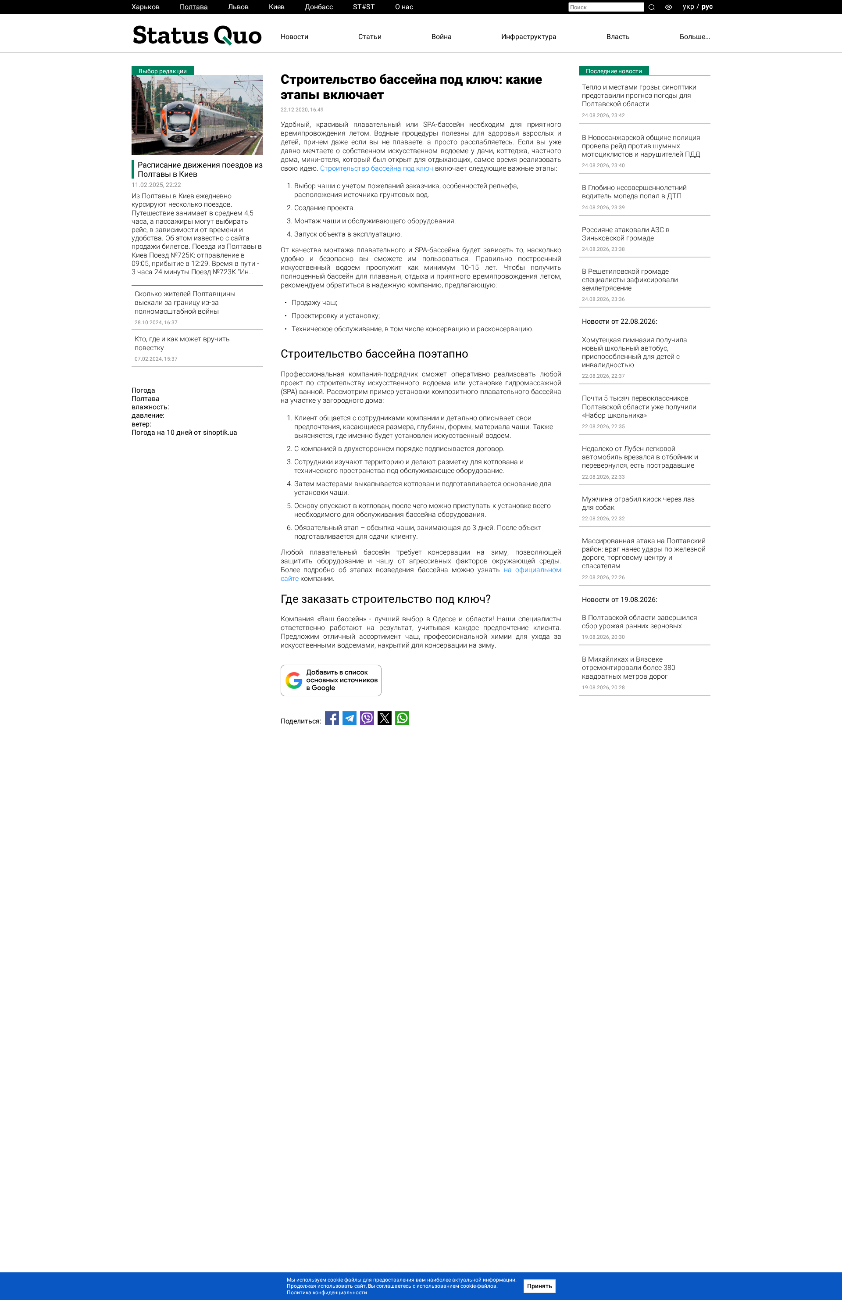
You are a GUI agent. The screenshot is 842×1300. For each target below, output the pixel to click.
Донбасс (319, 7)
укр (688, 6)
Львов (238, 7)
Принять (539, 1285)
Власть (618, 36)
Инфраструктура (529, 36)
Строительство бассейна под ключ (376, 168)
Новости (294, 36)
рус (707, 6)
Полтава (194, 7)
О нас (404, 7)
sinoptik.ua (220, 432)
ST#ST (364, 7)
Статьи (370, 36)
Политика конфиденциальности (327, 1292)
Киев (277, 7)
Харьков (146, 7)
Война (442, 36)
